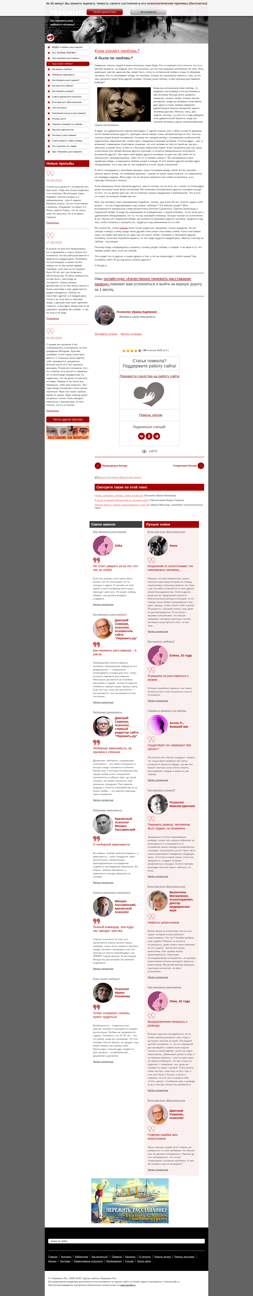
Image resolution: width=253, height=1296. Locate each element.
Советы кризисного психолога (111, 892)
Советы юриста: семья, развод (67, 141)
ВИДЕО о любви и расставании (67, 47)
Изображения (114, 1261)
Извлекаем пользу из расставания (69, 113)
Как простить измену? (62, 86)
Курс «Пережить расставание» (67, 152)
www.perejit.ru (128, 1285)
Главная (52, 1256)
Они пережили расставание (110, 531)
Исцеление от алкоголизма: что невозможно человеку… (170, 568)
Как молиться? (100, 1256)
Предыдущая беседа (114, 465)
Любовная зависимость (107, 712)
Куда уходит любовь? (117, 50)
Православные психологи (88, 1261)
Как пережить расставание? (110, 614)
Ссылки (129, 1261)
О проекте (145, 1256)
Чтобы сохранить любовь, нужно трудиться (119, 495)
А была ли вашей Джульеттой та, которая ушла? (122, 500)
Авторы (52, 1261)
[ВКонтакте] (141, 436)
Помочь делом (150, 415)
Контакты (66, 1256)
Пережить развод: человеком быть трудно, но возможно (169, 826)
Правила (117, 1256)
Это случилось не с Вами (64, 146)
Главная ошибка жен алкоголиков (163, 1136)
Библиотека (81, 1256)
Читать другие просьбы (68, 419)
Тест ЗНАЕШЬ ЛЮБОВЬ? (64, 53)
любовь (123, 228)
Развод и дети (59, 119)
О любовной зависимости (111, 844)
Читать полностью (103, 604)
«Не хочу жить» (59, 108)
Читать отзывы (131, 334)
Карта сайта (144, 1261)
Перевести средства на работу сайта (149, 376)
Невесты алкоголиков (163, 922)
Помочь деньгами (184, 1256)
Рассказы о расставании (64, 135)
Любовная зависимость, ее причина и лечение (112, 750)
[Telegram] (156, 436)
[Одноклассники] (149, 436)
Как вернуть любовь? (161, 641)
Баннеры (130, 1256)
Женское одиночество (63, 130)
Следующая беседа (185, 465)
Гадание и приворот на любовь (167, 710)
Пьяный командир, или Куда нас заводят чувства (113, 929)
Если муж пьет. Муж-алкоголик (166, 531)
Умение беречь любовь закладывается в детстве (122, 504)
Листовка (65, 1261)
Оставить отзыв (106, 334)
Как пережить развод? (161, 790)
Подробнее (52, 222)
